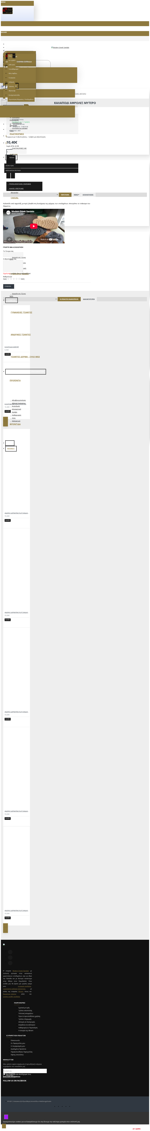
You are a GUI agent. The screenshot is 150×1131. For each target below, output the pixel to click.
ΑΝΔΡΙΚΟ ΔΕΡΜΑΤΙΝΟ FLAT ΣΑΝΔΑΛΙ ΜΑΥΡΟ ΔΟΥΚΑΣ (17, 513)
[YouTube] (10, 963)
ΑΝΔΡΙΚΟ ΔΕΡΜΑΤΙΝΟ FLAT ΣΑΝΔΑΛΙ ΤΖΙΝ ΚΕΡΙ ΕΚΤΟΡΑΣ (17, 612)
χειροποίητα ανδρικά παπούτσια (14, 989)
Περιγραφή (65, 195)
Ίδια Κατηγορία (89, 299)
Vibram (20, 991)
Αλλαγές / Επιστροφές (16, 189)
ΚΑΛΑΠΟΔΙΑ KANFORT (12, 347)
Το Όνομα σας (8, 251)
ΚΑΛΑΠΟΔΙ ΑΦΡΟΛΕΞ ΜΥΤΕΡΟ (75, 94)
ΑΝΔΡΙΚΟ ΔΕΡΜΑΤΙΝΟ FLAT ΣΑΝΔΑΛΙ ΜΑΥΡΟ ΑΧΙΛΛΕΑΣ (17, 712)
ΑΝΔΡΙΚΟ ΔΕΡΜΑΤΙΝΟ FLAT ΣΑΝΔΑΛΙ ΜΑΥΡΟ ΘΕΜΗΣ (17, 911)
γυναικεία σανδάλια (24, 986)
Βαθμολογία (7, 277)
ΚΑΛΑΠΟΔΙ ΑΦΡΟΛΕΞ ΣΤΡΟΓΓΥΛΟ (15, 404)
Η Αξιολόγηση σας (9, 259)
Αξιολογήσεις (88, 195)
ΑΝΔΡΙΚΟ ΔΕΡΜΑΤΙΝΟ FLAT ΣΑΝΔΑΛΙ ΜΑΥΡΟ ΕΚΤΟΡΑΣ (17, 811)
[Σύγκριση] (13, 175)
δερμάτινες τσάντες (9, 994)
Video (76, 195)
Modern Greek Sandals (21, 971)
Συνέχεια (8, 286)
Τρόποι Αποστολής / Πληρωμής (20, 184)
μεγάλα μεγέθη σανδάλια (11, 996)
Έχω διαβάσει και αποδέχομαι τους (17, 1075)
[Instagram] (10, 957)
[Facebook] (10, 952)
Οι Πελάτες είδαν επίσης (69, 299)
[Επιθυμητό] (8, 175)
